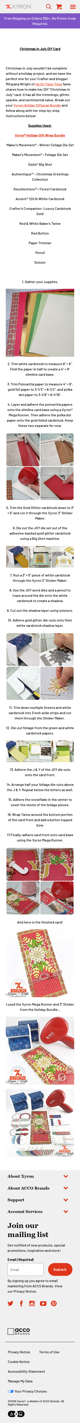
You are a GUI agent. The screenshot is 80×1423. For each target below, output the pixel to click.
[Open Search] (47, 6)
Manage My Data (20, 1381)
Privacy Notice (25, 1291)
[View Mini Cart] (59, 6)
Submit (60, 1269)
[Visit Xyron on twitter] (13, 1304)
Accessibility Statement (26, 1371)
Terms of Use (49, 1352)
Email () (21, 1259)
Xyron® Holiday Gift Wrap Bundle (40, 135)
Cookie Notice (19, 1361)
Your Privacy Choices (30, 1391)
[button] (72, 7)
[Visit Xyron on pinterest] (56, 1304)
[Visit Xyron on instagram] (34, 1304)
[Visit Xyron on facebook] (23, 1304)
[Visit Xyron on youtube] (45, 1304)
